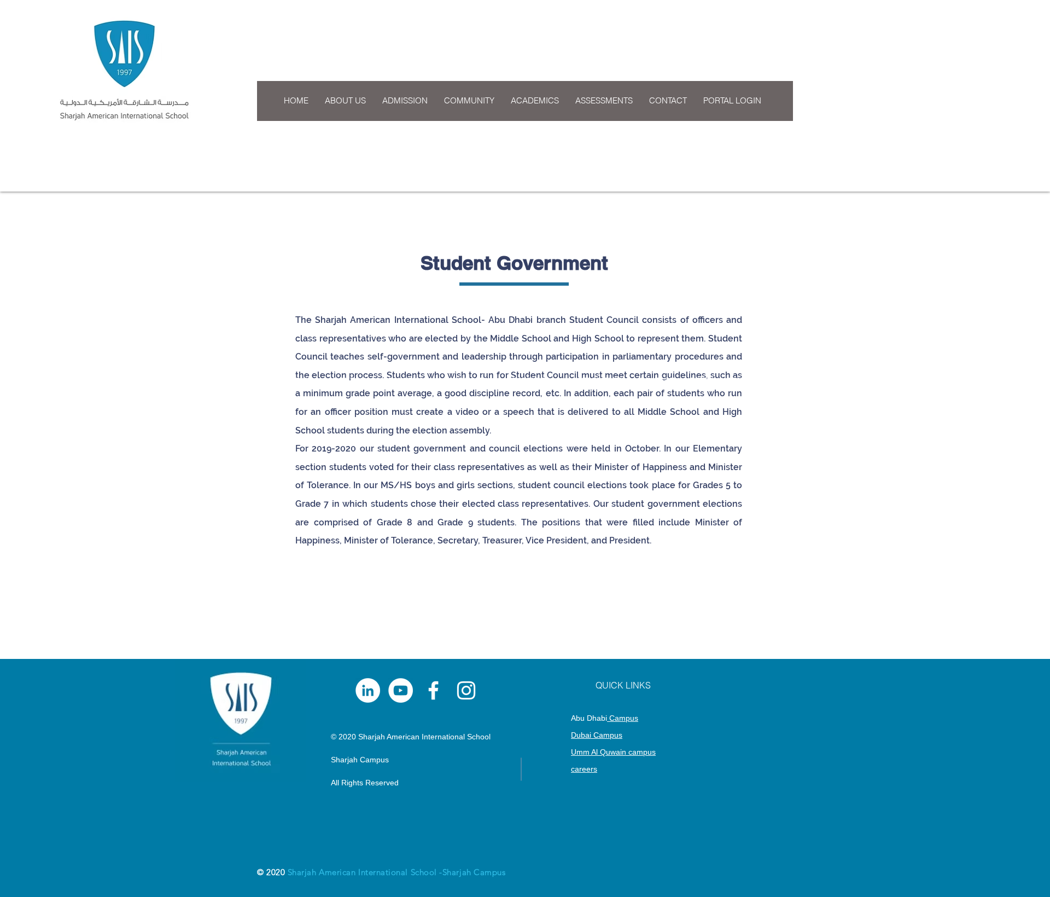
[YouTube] (400, 690)
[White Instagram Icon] (466, 690)
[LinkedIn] (367, 690)
